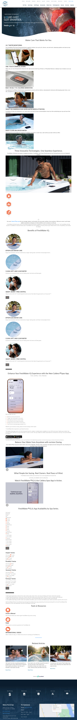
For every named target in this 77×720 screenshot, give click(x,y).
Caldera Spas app (15, 221)
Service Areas (6, 713)
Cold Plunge (36, 5)
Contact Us (67, 691)
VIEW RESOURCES (38, 637)
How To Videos (54, 1)
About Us (38, 1)
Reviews (48, 1)
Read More (8, 670)
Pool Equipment (56, 5)
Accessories (42, 5)
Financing (33, 1)
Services (67, 5)
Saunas (62, 5)
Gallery (43, 1)
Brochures (28, 1)
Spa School (60, 1)
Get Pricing (10, 691)
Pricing (23, 1)
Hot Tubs (24, 5)
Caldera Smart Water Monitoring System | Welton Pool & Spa (5, 3)
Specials (72, 5)
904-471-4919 (28, 707)
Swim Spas (30, 5)
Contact (65, 1)
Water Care (49, 5)
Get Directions (6, 711)
